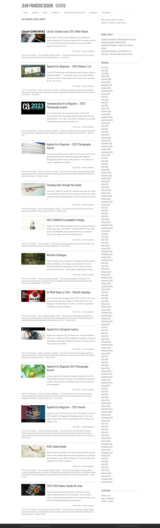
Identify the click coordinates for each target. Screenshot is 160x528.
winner (83, 435)
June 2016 (104, 359)
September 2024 (107, 120)
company (53, 433)
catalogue (75, 278)
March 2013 (105, 470)
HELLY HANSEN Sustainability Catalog (65, 220)
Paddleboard (60, 281)
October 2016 (106, 348)
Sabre (75, 474)
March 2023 (105, 170)
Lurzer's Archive (31, 57)
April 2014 (104, 432)
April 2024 (104, 132)
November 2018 (106, 280)
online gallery (30, 435)
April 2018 (104, 301)
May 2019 (104, 263)
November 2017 (106, 315)
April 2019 (104, 266)
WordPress (135, 526)
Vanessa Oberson (83, 474)
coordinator (90, 90)
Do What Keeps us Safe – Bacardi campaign (68, 292)
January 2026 (105, 82)
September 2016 (107, 350)
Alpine (81, 393)
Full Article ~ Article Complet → (84, 51)
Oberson (93, 472)
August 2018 (105, 289)
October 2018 (106, 283)
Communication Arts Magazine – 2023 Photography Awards (66, 105)
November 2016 (106, 345)
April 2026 (104, 73)
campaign (87, 316)
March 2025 (105, 108)
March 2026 (105, 76)
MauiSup (53, 281)
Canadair (24, 472)
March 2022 (105, 187)
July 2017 (104, 327)
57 (77, 393)
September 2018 (107, 286)
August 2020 (105, 231)
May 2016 (104, 362)
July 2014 (104, 423)
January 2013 (105, 476)
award (62, 131)
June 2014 (104, 426)
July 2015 (104, 388)
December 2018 (106, 277)
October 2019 (106, 257)
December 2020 (106, 225)
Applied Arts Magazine (28, 396)
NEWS (45, 13)
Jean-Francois (32, 55)
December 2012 (106, 479)
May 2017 (104, 333)
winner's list (89, 435)
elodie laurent (66, 55)
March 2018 (105, 304)
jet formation (86, 472)
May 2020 (104, 239)
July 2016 (104, 356)
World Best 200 (35, 283)
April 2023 (104, 167)
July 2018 (104, 292)
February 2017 (106, 342)
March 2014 (105, 435)
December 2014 (106, 409)
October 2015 (106, 380)
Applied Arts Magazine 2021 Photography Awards (67, 368)
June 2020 (104, 237)
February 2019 (106, 272)
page (81, 396)
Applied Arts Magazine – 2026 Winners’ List (116, 51)
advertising (67, 171)
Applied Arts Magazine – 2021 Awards (66, 407)
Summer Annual (75, 435)
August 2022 (105, 181)
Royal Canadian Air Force (66, 474)
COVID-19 (29, 318)
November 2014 (106, 412)
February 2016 (106, 371)
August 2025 (105, 94)
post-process (88, 92)
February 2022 (106, 190)
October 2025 (106, 88)
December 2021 (106, 196)
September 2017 (107, 321)
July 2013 (104, 458)
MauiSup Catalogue (56, 255)
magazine (39, 57)
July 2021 (104, 207)
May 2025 (104, 102)
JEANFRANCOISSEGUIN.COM (74, 13)
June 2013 (104, 461)
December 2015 (106, 374)
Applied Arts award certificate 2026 (113, 42)
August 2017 (105, 324)
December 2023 (106, 143)
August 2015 (105, 385)
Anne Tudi (73, 316)
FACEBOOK (93, 13)
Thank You (51, 211)
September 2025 (107, 91)
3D (63, 470)
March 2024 (105, 134)
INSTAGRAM (106, 13)
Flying (78, 208)
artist (81, 470)
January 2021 (105, 222)
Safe (44, 320)
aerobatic (76, 470)
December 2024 (106, 117)
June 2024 (104, 126)
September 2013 (107, 453)
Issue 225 (83, 55)
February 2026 (106, 79)
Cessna (64, 208)
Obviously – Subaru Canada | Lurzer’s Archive (116, 54)
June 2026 (104, 67)
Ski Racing (41, 398)
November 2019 (106, 254)
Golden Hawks (62, 472)
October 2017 (106, 318)
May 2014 (104, 429)
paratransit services (84, 318)
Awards (35, 13)
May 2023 (104, 164)
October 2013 (106, 450)
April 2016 (104, 365)
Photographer (72, 92)
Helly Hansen (75, 55)
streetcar (48, 320)
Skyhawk (44, 211)
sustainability (54, 246)
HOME (25, 13)
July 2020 (104, 234)
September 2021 (107, 202)
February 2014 (106, 438)
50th (71, 470)
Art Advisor (71, 90)
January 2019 (105, 275)
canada (42, 433)
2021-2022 (63, 278)
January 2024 (105, 140)
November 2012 (106, 482)
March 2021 (105, 219)
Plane (40, 211)
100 (61, 353)
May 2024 (104, 129)
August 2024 (105, 123)
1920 (70, 431)
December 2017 (106, 312)
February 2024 (106, 137)
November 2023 (106, 146)
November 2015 (106, 377)
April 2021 (104, 216)
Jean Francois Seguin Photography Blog (38, 526)
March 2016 (105, 368)
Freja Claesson (34, 92)
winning (26, 94)
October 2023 (106, 149)
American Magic (56, 243)
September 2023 (107, 152)
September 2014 (107, 417)
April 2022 (104, 184)
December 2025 (106, 85)
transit (59, 320)
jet (81, 472)
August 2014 (105, 420)
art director (78, 90)
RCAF (56, 474)
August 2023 (105, 155)
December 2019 (106, 251)
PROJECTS (56, 13)
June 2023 (104, 161)
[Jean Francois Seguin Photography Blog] (43, 8)
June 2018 (104, 295)
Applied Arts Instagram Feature (62, 329)
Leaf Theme (121, 526)
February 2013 (106, 473)
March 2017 (105, 339)
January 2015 (105, 406)
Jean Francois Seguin (46, 92)
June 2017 (104, 330)
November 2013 (106, 447)
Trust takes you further (73, 133)
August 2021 (105, 205)
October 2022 (106, 178)
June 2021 (104, 210)
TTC (62, 320)
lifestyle (59, 174)
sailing (48, 246)
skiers (46, 398)
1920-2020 (72, 353)
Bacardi (78, 316)
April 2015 (104, 397)
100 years (66, 353)
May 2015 (104, 394)
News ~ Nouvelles (43, 55)
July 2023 (104, 158)
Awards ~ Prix (42, 90)
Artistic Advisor (90, 171)
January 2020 (105, 248)
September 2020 (107, 228)
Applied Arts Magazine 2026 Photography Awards (118, 39)
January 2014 (105, 441)
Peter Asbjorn (47, 57)
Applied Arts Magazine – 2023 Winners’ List (69, 66)
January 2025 (105, 114)
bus (82, 316)
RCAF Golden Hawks (56, 446)
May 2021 (104, 213)
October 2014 (106, 415)
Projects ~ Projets (55, 55)
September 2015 (107, 382)
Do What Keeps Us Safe (39, 318)
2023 (61, 171)
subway (54, 320)
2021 (75, 393)
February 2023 (106, 172)
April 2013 (104, 467)
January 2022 (105, 193)
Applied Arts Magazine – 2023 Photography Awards (69, 146)
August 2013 (105, 455)
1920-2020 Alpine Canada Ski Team (64, 486)
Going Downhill (53, 355)
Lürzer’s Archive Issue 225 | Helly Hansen (67, 31)
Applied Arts (64, 90)
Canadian (48, 433)
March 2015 (105, 400)
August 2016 (105, 353)
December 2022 (106, 175)
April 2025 (104, 105)
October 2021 (106, 199)
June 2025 (104, 100)
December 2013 (106, 444)
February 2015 (106, 403)
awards (84, 90)
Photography (55, 57)
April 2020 (104, 242)
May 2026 (104, 70)
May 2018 (104, 298)
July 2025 (104, 97)
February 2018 (106, 307)
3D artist (67, 470)
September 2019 (107, 260)
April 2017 (104, 336)
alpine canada (80, 353)
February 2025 (106, 111)
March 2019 (105, 269)
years (50, 398)
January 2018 (105, 310)
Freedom (45, 472)
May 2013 (104, 464)
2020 (71, 393)
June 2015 (104, 391)
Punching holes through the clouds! (64, 185)
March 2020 (105, 245)
